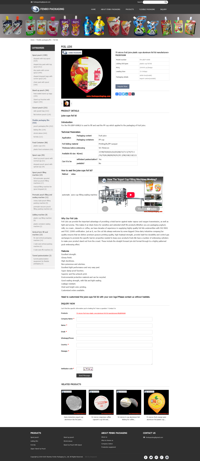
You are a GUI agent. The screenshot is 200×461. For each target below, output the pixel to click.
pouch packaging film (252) (43, 126)
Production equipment (108, 447)
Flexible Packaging (147, 9)
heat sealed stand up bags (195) (43, 95)
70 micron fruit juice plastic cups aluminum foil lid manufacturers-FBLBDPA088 (101, 313)
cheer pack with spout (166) (41, 83)
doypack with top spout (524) (42, 59)
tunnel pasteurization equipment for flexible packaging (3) (41, 261)
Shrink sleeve (68, 441)
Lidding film (34, 441)
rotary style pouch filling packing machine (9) (42, 202)
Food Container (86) (40, 142)
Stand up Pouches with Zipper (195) (42, 100)
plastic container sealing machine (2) (42, 225)
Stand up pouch (69, 437)
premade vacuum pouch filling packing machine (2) (43, 208)
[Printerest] (156, 458)
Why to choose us (107, 440)
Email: (64, 332)
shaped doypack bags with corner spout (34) (43, 77)
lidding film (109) (40, 130)
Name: (64, 325)
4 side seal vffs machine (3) (43, 250)
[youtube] (167, 458)
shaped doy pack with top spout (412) (43, 65)
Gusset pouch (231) (39, 108)
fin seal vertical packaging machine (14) (43, 239)
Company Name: (67, 319)
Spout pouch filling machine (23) (39, 173)
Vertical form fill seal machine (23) (40, 233)
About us (104, 437)
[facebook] (145, 458)
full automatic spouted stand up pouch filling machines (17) (41, 180)
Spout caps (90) (38, 155)
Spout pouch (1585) (39, 55)
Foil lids (33, 445)
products (130, 9)
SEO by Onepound (91, 457)
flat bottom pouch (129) (42, 114)
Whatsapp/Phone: (67, 338)
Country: (65, 345)
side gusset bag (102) (41, 111)
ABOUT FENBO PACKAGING (110, 9)
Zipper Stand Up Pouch (38, 449)
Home (93, 9)
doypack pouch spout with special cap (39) (43, 165)
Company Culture (107, 444)
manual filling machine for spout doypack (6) (43, 188)
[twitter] (151, 458)
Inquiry (163, 9)
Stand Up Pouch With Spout (73, 445)
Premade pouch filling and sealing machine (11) (42, 196)
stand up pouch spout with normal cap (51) (43, 159)
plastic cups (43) (39, 146)
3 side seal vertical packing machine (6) (43, 245)
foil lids (55, 40)
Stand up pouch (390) (40, 90)
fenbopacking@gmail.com (41, 2)
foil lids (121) (38, 137)
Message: (65, 351)
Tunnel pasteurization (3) (41, 255)
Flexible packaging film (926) (40, 121)
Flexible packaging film (43, 40)
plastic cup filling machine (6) (43, 219)
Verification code (67, 369)
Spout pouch (35, 437)
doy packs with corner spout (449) (41, 71)
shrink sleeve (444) (40, 133)
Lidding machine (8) (39, 215)
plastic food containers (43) (43, 149)
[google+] (161, 458)
